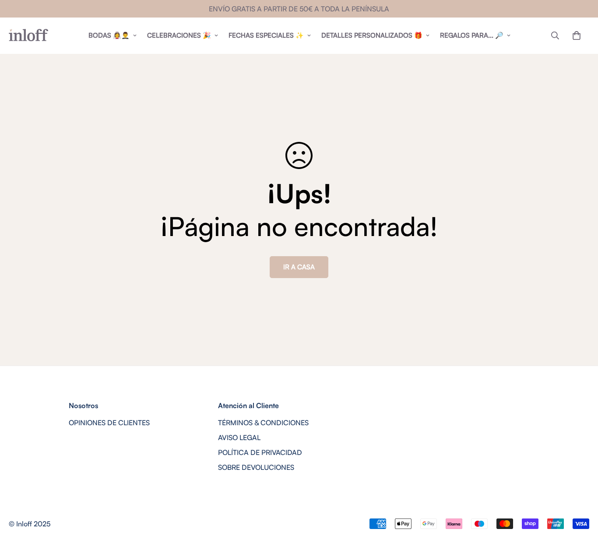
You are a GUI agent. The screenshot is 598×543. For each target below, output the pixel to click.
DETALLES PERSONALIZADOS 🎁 (371, 35)
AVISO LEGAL (239, 437)
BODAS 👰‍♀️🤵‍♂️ (109, 35)
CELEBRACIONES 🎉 (179, 35)
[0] (576, 35)
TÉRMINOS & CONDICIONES (263, 422)
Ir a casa (299, 267)
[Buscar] (555, 35)
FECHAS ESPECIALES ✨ (266, 35)
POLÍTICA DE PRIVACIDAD (260, 452)
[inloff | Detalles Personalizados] (28, 35)
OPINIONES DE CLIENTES (109, 422)
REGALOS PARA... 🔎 (471, 35)
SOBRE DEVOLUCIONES (256, 467)
